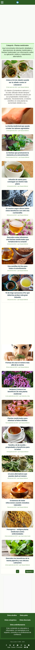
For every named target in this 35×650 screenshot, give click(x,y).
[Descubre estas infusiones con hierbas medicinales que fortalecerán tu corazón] (17, 227)
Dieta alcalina (12, 615)
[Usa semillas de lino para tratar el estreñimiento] (17, 256)
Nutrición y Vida (26, 396)
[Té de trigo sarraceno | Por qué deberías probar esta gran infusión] (17, 282)
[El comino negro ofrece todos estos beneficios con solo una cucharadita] (17, 198)
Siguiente (29, 571)
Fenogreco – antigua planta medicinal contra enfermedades (17, 532)
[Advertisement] (17, 23)
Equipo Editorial (25, 87)
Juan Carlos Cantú (25, 536)
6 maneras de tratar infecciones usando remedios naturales (17, 503)
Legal (8, 647)
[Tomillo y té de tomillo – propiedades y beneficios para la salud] (17, 435)
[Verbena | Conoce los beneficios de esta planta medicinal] (17, 379)
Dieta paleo (24, 615)
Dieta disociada (25, 620)
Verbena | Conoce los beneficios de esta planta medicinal (17, 391)
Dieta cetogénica (10, 620)
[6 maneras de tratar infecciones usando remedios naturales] (17, 490)
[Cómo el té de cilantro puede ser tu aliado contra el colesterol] (17, 69)
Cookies (13, 647)
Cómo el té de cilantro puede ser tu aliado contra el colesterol (17, 82)
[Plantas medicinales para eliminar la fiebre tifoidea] (17, 408)
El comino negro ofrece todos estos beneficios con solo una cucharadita (17, 211)
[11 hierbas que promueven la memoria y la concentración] (17, 142)
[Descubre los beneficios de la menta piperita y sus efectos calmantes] (17, 548)
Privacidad (19, 647)
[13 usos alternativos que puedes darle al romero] (17, 463)
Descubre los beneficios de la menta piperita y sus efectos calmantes (17, 560)
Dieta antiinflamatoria (17, 625)
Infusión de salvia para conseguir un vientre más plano (17, 182)
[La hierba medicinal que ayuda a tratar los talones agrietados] (17, 116)
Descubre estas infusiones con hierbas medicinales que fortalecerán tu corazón (17, 239)
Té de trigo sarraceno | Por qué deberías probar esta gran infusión (17, 295)
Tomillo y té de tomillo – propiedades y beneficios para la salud (17, 447)
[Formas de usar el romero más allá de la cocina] (17, 352)
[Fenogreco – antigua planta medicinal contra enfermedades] (17, 519)
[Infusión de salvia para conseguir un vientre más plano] (17, 169)
